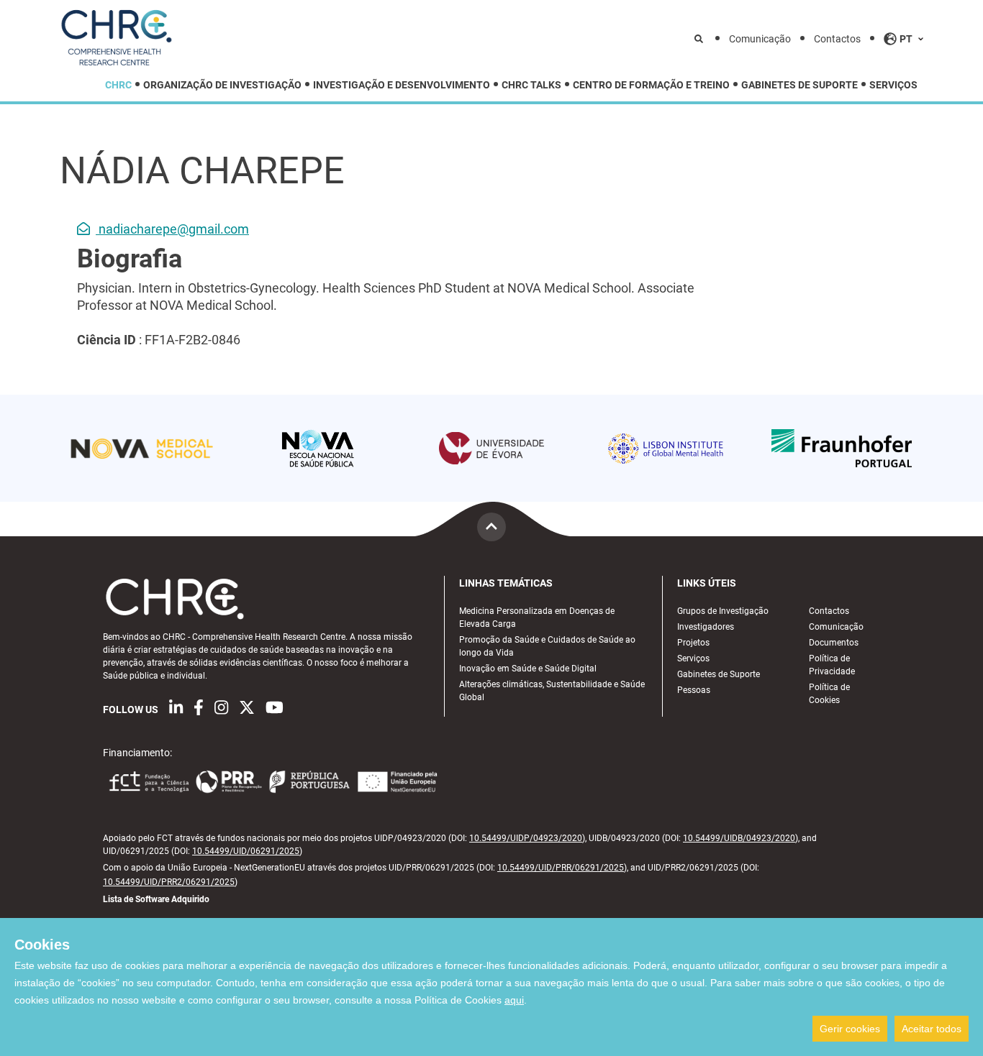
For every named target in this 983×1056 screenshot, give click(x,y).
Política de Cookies (829, 693)
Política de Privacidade (832, 664)
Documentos (834, 643)
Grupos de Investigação (723, 611)
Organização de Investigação (222, 85)
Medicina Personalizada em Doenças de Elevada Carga (537, 617)
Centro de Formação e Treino (651, 85)
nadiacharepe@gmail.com (172, 229)
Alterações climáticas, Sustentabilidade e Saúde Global (552, 690)
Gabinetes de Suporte (799, 85)
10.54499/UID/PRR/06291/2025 (560, 868)
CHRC (118, 85)
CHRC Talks (531, 85)
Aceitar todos (931, 1028)
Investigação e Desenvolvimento (401, 85)
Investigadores (705, 627)
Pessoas (693, 690)
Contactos (837, 39)
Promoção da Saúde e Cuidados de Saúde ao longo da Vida (547, 646)
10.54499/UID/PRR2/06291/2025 (169, 882)
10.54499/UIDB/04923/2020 (739, 838)
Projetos (693, 643)
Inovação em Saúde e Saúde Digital (528, 669)
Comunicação (760, 39)
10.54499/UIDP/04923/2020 (525, 838)
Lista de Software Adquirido (156, 899)
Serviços (893, 85)
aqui (514, 1000)
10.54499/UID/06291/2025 (245, 851)
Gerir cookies (850, 1028)
